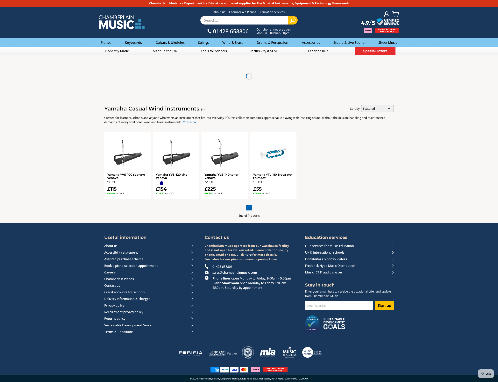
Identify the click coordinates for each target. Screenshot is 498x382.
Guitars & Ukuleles (170, 42)
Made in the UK (165, 51)
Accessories (311, 42)
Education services (272, 12)
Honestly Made (117, 51)
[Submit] (293, 20)
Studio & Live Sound (349, 42)
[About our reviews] (380, 22)
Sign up (384, 305)
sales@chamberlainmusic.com (234, 272)
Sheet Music (387, 42)
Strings (203, 42)
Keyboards (133, 42)
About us (219, 12)
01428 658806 (222, 267)
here (248, 254)
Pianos (106, 42)
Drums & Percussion (272, 42)
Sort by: (355, 108)
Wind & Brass (232, 42)
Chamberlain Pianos (242, 12)
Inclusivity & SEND (264, 51)
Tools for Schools (214, 51)
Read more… (191, 122)
